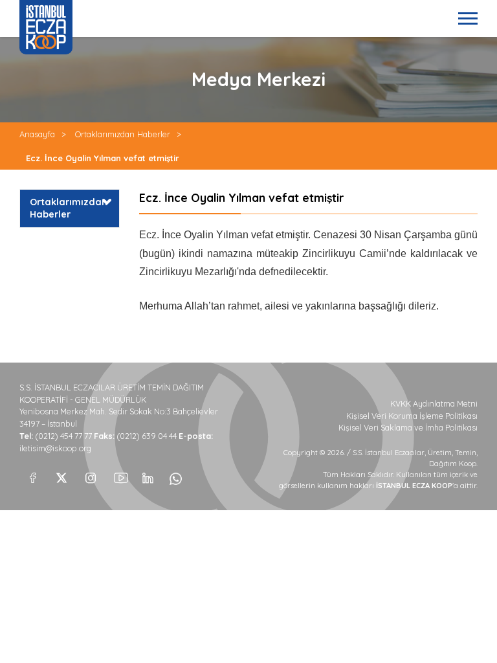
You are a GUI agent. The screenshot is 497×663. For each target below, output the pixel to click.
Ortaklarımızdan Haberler (122, 134)
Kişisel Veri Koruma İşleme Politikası (412, 416)
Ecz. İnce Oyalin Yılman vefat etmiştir (102, 158)
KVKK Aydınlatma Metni (434, 404)
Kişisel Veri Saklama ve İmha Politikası (408, 428)
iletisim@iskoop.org (55, 448)
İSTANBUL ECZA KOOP (46, 27)
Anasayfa (37, 134)
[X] (61, 474)
